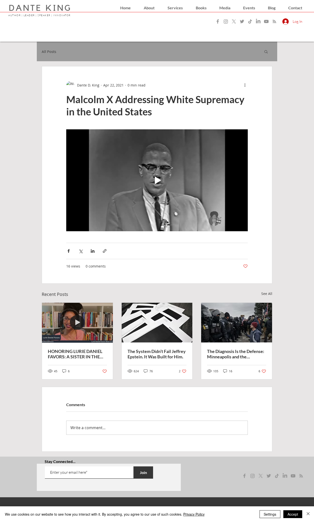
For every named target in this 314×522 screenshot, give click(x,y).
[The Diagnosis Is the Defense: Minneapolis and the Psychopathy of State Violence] (236, 322)
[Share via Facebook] (68, 251)
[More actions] (245, 85)
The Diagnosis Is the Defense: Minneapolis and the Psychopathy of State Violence (235, 354)
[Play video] (157, 180)
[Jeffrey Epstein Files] (157, 322)
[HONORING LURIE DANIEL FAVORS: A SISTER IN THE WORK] (77, 322)
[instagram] (252, 476)
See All (266, 293)
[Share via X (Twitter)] (80, 251)
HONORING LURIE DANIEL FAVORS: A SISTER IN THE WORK (75, 354)
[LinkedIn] (258, 21)
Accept (293, 514)
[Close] (308, 514)
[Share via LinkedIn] (92, 251)
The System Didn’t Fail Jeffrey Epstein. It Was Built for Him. (157, 354)
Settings (270, 514)
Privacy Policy (194, 514)
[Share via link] (104, 251)
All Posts (49, 51)
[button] (149, 8)
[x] (260, 476)
